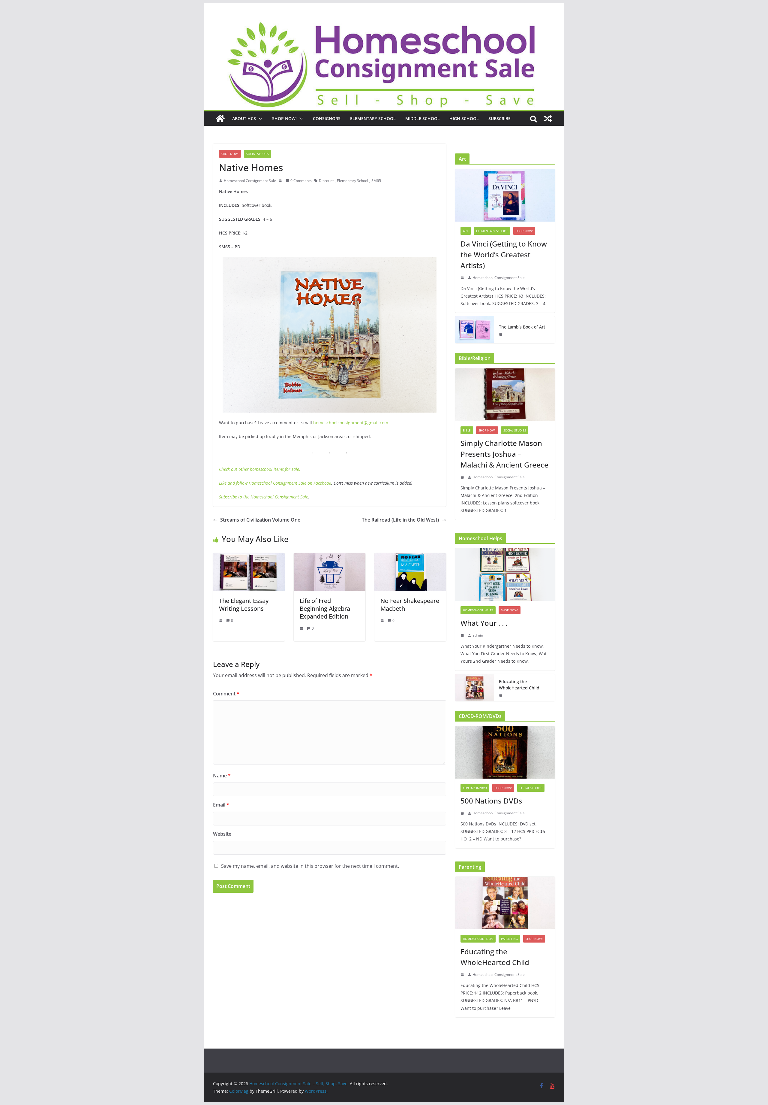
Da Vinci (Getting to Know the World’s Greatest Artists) (503, 254)
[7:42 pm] (382, 620)
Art (465, 231)
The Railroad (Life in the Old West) (400, 519)
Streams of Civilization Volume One (260, 519)
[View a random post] (548, 118)
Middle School (422, 118)
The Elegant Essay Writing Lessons (243, 605)
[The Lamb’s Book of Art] (474, 329)
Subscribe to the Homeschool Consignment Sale (263, 497)
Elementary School (373, 118)
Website (222, 834)
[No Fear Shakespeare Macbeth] (410, 557)
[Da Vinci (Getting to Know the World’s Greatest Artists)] (505, 195)
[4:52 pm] (280, 181)
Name (222, 775)
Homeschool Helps (478, 610)
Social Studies (257, 154)
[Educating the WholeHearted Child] (474, 687)
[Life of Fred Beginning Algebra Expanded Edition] (329, 557)
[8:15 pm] (462, 278)
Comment (226, 693)
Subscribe (499, 118)
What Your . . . (483, 623)
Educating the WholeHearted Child (519, 685)
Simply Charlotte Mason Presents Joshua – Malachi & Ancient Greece (504, 454)
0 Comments (301, 180)
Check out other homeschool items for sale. (259, 469)
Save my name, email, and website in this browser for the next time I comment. (310, 866)
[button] (259, 118)
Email (221, 804)
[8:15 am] (462, 813)
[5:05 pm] (462, 477)
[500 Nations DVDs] (505, 752)
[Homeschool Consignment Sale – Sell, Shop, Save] (220, 118)
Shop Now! (284, 118)
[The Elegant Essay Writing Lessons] (249, 557)
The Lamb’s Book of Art (522, 327)
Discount (326, 180)
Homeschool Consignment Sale (250, 180)
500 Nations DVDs (491, 801)
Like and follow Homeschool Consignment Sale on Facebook (275, 483)
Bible (467, 430)
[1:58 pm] (501, 334)
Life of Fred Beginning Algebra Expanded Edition (325, 608)
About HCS (244, 118)
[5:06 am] (501, 695)
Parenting (509, 939)
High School (464, 118)
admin (477, 635)
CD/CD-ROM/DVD (475, 788)
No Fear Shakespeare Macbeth (409, 605)
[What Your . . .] (505, 574)
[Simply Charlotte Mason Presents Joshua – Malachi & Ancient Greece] (505, 394)
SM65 (376, 180)
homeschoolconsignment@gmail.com (350, 422)
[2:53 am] (462, 635)
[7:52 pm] (302, 628)
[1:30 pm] (221, 620)
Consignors (326, 118)
